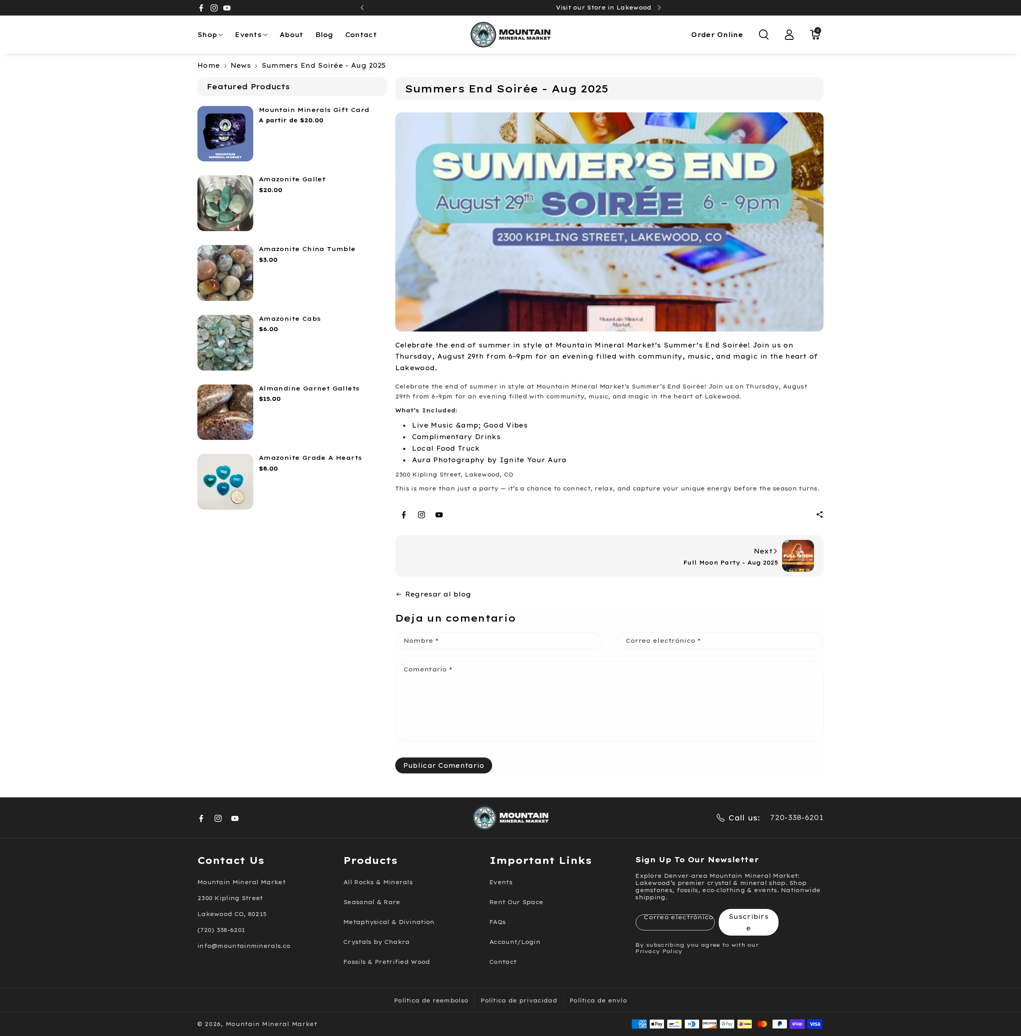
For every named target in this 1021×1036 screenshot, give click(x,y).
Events (248, 35)
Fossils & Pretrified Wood (386, 961)
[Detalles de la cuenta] (789, 34)
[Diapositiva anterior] (362, 7)
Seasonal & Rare (371, 902)
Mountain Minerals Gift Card (314, 110)
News (241, 65)
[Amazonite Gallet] (225, 203)
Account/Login (514, 942)
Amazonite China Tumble (307, 249)
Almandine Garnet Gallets (309, 388)
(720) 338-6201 (221, 930)
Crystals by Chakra (376, 942)
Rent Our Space (516, 902)
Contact (502, 961)
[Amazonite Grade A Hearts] (225, 482)
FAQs (497, 922)
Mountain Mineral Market (271, 1024)
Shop (207, 35)
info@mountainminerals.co (243, 946)
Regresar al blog (438, 594)
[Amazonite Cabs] (225, 343)
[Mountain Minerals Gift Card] (225, 134)
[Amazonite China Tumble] (225, 273)
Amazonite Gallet (292, 179)
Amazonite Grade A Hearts (310, 457)
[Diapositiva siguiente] (659, 7)
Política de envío (598, 1000)
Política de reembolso (431, 1000)
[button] (210, 35)
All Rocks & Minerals (378, 882)
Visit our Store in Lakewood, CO (510, 7)
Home (208, 65)
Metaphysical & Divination (389, 922)
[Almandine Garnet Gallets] (225, 412)
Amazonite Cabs (290, 318)
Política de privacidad (519, 1000)
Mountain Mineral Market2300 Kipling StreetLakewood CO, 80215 (241, 898)
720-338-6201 (797, 817)
